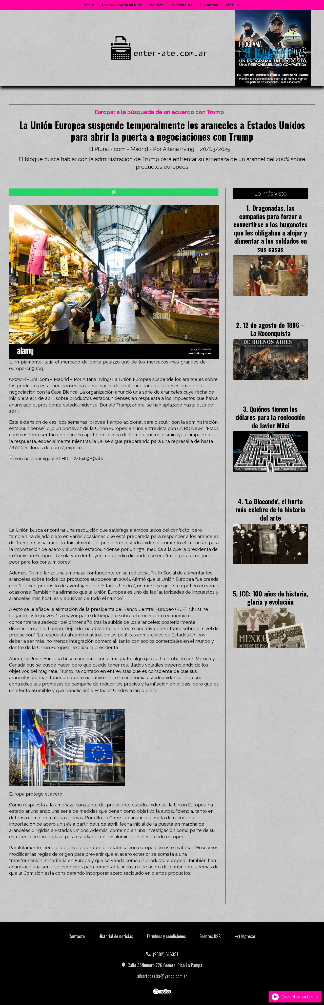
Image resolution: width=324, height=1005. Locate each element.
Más (229, 5)
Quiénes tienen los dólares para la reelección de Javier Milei (270, 417)
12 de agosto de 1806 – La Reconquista (274, 329)
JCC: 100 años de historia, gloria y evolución (273, 597)
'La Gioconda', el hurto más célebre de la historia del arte (270, 509)
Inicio (89, 5)
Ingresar (247, 936)
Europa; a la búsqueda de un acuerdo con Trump (159, 112)
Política (157, 5)
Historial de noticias (115, 936)
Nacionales (182, 5)
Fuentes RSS (210, 936)
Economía (209, 5)
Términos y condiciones (166, 936)
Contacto (77, 936)
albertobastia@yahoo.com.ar (162, 976)
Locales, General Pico (122, 5)
